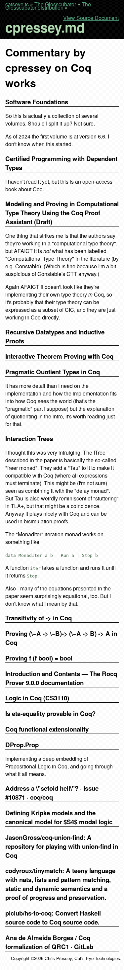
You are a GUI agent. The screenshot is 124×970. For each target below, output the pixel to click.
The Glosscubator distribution (48, 5)
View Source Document (91, 18)
